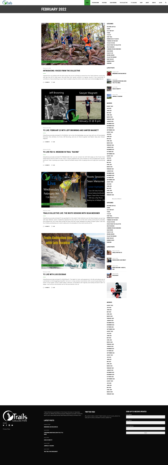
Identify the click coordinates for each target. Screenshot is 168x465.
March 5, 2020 (115, 265)
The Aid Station (111, 43)
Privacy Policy (6, 429)
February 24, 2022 (47, 68)
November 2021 (110, 149)
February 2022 (110, 145)
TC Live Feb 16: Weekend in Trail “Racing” (61, 152)
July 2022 (109, 134)
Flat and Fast (110, 30)
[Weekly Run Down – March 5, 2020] (109, 267)
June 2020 (109, 186)
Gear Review (110, 51)
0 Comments (47, 82)
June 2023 (109, 110)
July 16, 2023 (114, 79)
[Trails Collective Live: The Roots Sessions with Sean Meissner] (73, 190)
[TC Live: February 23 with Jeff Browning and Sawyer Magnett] (73, 107)
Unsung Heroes (110, 55)
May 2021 (109, 162)
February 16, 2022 (46, 149)
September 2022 (111, 130)
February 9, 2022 (46, 210)
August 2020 (110, 182)
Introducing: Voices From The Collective (61, 71)
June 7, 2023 (46, 449)
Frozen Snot (115, 275)
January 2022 (110, 147)
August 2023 (110, 106)
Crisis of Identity (116, 88)
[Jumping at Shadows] (109, 96)
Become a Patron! (116, 198)
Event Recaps (110, 59)
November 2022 (110, 125)
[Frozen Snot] (109, 275)
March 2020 (110, 192)
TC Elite (109, 34)
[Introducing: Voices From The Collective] (73, 44)
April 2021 (109, 164)
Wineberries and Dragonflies (119, 73)
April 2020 (109, 190)
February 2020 (110, 194)
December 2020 (110, 173)
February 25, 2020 (115, 250)
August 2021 (110, 156)
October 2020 (110, 177)
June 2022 (109, 136)
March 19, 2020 (115, 273)
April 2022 (109, 140)
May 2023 (109, 112)
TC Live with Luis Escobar (54, 274)
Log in (160, 2)
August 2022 (110, 132)
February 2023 (110, 119)
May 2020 (109, 188)
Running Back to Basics (113, 39)
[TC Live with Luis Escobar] (73, 251)
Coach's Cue (110, 53)
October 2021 (110, 151)
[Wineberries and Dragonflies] (109, 73)
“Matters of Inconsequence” (51, 451)
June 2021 (109, 160)
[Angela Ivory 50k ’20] (109, 252)
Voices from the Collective (59, 61)
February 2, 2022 (46, 271)
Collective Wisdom (47, 61)
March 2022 (110, 143)
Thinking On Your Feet (112, 41)
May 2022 (109, 138)
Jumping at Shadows (117, 96)
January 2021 (110, 171)
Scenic (108, 28)
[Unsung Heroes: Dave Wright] (109, 260)
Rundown (45, 121)
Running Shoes (110, 61)
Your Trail (109, 37)
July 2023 (109, 108)
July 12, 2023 (114, 87)
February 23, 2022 (47, 127)
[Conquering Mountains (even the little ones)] (109, 81)
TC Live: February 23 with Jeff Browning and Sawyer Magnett (71, 130)
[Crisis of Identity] (109, 89)
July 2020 (109, 184)
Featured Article (111, 26)
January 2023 (110, 121)
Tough (108, 32)
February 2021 (110, 169)
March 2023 (110, 117)
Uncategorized (110, 47)
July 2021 (109, 158)
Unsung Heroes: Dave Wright (119, 260)
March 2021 (110, 166)
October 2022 (110, 128)
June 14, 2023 (115, 94)
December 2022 (110, 123)
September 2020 (111, 179)
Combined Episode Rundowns (54, 121)
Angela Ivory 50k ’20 (117, 252)
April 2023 (109, 115)
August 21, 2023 (115, 71)
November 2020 (110, 175)
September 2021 (111, 153)
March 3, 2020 (115, 258)
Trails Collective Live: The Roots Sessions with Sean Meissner (71, 213)
